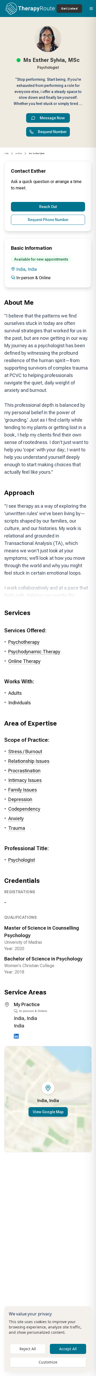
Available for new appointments (41, 259)
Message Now (52, 118)
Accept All (68, 1348)
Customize (48, 1362)
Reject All (27, 1348)
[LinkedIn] (16, 1036)
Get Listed (69, 8)
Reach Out (48, 207)
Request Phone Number (48, 220)
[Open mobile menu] (91, 8)
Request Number (52, 132)
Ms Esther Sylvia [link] (36, 153)
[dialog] (48, 1339)
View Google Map (48, 1112)
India (6, 153)
